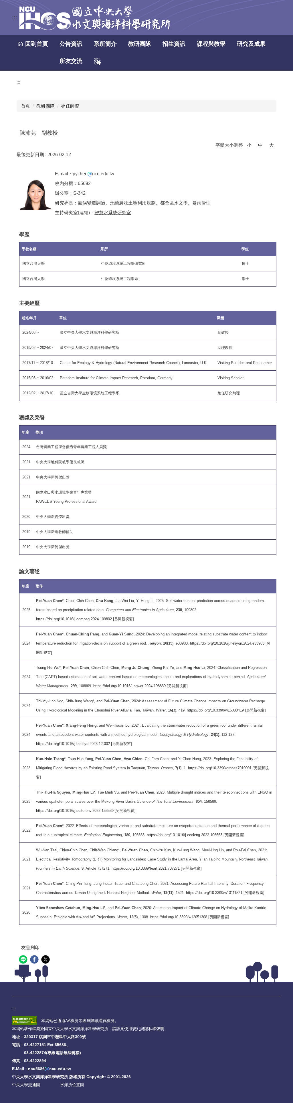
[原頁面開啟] (97, 61)
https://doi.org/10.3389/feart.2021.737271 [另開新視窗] (157, 868)
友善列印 (30, 947)
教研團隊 (45, 106)
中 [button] (260, 145)
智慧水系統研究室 (112, 212)
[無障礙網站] (24, 1020)
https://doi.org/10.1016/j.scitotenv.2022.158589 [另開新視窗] (86, 810)
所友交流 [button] (71, 61)
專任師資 (70, 106)
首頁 (25, 106)
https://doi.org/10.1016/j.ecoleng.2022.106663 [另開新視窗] (195, 835)
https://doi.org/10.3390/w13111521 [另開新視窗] (225, 893)
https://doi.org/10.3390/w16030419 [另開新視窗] (226, 710)
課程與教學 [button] (211, 44)
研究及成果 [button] (251, 44)
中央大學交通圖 (26, 1084)
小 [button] (249, 145)
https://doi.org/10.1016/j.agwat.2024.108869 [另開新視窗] (140, 686)
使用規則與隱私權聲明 (144, 1028)
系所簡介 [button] (105, 44)
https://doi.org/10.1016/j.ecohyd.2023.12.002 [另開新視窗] (84, 744)
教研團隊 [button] (139, 44)
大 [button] (271, 145)
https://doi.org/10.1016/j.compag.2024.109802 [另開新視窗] (85, 619)
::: (14, 17)
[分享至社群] (24, 960)
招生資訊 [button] (174, 44)
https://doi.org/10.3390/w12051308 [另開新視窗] (189, 917)
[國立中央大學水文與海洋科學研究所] (94, 17)
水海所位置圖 (72, 1084)
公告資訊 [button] (71, 44)
